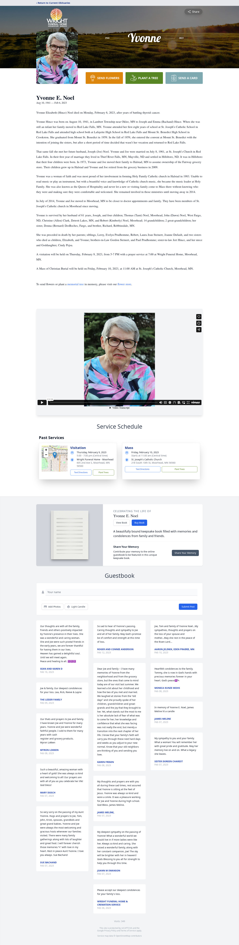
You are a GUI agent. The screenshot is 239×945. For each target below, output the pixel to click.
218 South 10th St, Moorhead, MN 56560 (153, 462)
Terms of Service (128, 930)
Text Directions (81, 472)
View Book (121, 522)
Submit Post (188, 606)
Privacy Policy (110, 930)
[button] (55, 455)
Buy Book (139, 522)
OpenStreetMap (123, 935)
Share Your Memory (185, 552)
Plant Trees (104, 472)
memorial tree (75, 284)
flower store (124, 284)
